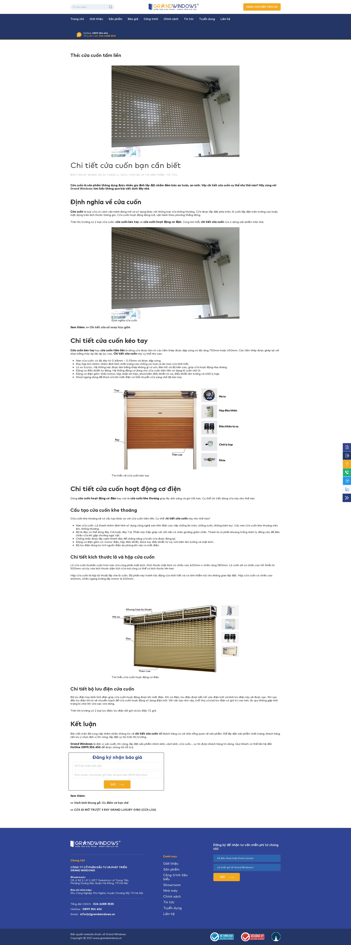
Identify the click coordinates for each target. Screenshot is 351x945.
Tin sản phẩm (154, 174)
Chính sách (171, 19)
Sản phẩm (115, 19)
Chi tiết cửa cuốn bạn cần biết (125, 165)
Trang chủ (77, 19)
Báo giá (133, 19)
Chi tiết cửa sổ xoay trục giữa (110, 327)
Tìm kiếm (110, 7)
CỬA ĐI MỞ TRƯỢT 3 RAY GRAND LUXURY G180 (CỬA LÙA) (115, 810)
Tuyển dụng (207, 19)
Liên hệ (225, 19)
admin (92, 174)
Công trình (151, 19)
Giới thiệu (96, 19)
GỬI (113, 784)
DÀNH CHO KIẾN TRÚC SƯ (262, 7)
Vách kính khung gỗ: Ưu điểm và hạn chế (101, 803)
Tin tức (189, 19)
